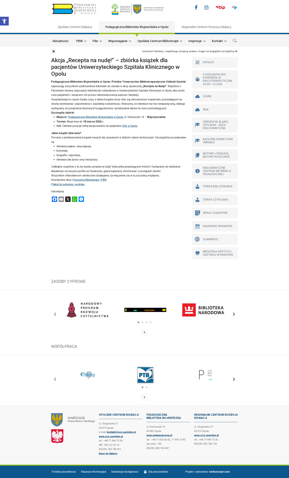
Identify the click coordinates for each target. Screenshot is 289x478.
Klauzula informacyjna (93, 471)
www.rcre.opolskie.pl (206, 435)
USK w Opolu (129, 126)
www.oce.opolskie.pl (111, 436)
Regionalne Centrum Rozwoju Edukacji (206, 27)
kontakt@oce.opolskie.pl (121, 432)
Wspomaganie (117, 41)
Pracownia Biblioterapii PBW (89, 179)
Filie (95, 41)
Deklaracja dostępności (124, 471)
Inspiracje (195, 41)
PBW (79, 41)
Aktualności (61, 41)
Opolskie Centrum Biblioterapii (157, 41)
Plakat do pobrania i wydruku (68, 184)
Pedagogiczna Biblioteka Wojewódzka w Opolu (136, 27)
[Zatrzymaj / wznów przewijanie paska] (53, 51)
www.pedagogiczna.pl (159, 435)
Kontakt (217, 41)
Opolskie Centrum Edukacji (75, 27)
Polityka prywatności (64, 471)
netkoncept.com (219, 471)
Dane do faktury (108, 453)
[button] (4, 21)
